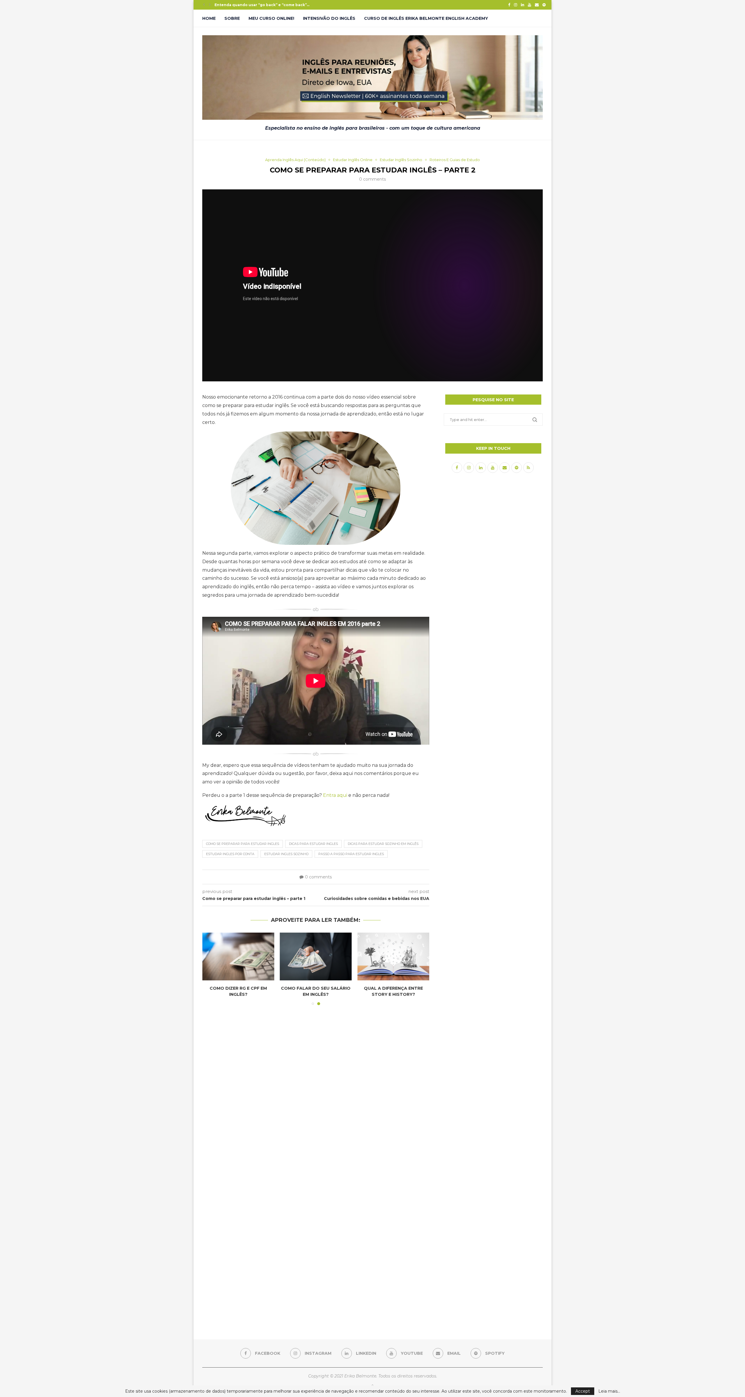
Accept (582, 1391)
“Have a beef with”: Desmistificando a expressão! (262, 5)
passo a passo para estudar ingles (351, 854)
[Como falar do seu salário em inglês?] (316, 956)
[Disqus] (315, 1088)
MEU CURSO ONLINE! (271, 18)
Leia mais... (609, 1391)
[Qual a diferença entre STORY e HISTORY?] (393, 956)
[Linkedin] (522, 4)
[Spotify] (544, 4)
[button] (204, 4)
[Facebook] (509, 4)
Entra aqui (335, 795)
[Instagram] (515, 4)
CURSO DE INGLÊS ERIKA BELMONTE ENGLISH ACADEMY (426, 18)
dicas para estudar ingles (313, 844)
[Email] (537, 4)
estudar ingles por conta (230, 854)
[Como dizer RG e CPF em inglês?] (238, 956)
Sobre (232, 18)
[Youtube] (529, 4)
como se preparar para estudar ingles (242, 844)
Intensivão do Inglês (329, 18)
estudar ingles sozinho (286, 854)
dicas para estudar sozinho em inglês (383, 844)
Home (209, 18)
